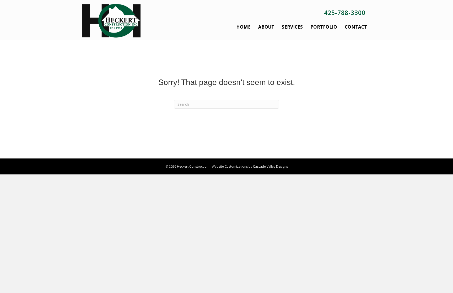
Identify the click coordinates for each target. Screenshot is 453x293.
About (266, 27)
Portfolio (323, 27)
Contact (356, 27)
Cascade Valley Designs (270, 166)
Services (292, 27)
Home (243, 27)
